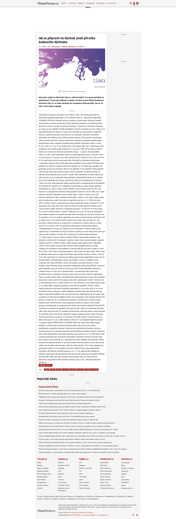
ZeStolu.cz (90, 496)
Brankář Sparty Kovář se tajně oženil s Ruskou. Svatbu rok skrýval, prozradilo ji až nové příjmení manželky (74, 426)
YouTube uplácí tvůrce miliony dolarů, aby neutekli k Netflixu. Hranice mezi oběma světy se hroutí (72, 439)
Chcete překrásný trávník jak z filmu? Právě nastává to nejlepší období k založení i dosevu (69, 410)
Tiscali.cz (42, 458)
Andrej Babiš (104, 462)
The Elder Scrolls (64, 485)
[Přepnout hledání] (130, 3)
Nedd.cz (130, 496)
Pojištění (72, 3)
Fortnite (61, 480)
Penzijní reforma (42, 485)
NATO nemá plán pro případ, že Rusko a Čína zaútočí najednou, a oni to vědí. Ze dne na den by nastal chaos (75, 442)
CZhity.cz (63, 499)
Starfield (61, 468)
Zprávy (47, 496)
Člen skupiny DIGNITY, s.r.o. (90, 515)
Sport (52, 496)
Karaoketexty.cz (111, 496)
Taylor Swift (104, 482)
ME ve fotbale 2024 (44, 474)
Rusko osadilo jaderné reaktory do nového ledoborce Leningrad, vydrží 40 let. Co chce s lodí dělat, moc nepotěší (77, 433)
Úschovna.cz (122, 496)
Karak (123, 485)
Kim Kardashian (105, 474)
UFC (80, 462)
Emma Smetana (105, 485)
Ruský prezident (42, 477)
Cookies (72, 512)
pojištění (72, 369)
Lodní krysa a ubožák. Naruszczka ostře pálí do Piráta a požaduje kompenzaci (65, 403)
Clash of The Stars (85, 468)
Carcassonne (125, 462)
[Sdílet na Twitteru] (43, 365)
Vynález (39, 488)
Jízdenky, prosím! (127, 488)
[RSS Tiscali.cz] (137, 515)
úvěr (86, 369)
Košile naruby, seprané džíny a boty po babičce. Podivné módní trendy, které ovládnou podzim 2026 (72, 407)
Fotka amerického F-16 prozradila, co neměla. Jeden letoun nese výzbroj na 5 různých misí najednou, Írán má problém (79, 452)
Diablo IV (61, 474)
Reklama (60, 512)
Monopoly (124, 471)
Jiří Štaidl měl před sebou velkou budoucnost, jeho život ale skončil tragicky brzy (66, 413)
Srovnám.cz (82, 499)
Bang (123, 465)
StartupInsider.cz (93, 499)
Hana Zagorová (105, 468)
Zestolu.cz (126, 458)
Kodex (86, 512)
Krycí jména (125, 480)
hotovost (80, 369)
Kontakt (90, 512)
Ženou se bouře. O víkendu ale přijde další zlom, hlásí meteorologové (62, 394)
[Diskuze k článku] (86, 47)
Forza (60, 477)
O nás (106, 515)
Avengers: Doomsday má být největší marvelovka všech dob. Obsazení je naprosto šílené (69, 400)
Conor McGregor (84, 488)
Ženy (56, 496)
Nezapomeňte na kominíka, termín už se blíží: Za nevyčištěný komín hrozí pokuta (67, 416)
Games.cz (63, 458)
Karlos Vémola (84, 482)
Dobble (123, 474)
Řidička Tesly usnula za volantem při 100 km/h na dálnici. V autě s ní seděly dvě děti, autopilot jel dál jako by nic (77, 423)
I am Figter (83, 477)
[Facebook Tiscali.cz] (133, 515)
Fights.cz (84, 458)
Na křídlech (125, 482)
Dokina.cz (55, 499)
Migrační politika (42, 471)
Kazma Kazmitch (106, 471)
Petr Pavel (103, 465)
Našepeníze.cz (72, 499)
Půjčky (64, 3)
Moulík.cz (40, 499)
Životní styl (111, 3)
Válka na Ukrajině (43, 468)
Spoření (81, 3)
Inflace (39, 462)
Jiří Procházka (83, 485)
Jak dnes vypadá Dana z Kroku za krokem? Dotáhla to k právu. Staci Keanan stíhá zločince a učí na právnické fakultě (78, 446)
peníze (52, 369)
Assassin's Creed (63, 465)
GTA (59, 471)
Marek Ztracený (105, 480)
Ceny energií (41, 480)
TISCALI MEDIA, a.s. (77, 515)
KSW (80, 474)
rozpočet (65, 369)
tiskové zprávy (93, 369)
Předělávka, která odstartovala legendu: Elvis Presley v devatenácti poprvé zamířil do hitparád (71, 397)
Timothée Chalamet (107, 488)
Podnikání (100, 3)
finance (58, 369)
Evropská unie (41, 482)
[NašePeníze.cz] (48, 3)
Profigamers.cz (81, 496)
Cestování (63, 496)
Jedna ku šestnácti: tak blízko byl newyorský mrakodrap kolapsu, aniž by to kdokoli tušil (68, 420)
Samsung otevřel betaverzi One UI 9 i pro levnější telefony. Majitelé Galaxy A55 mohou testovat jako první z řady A (78, 429)
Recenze (61, 462)
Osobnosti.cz (107, 458)
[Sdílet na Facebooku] (40, 365)
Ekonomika (90, 3)
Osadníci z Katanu (127, 468)
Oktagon (82, 465)
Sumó (81, 480)
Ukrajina (39, 465)
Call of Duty (62, 482)
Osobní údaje (79, 512)
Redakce (66, 512)
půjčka (47, 369)
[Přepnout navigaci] (134, 3)
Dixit (122, 477)
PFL (80, 471)
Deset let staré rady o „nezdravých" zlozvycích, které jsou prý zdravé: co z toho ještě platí (69, 390)
